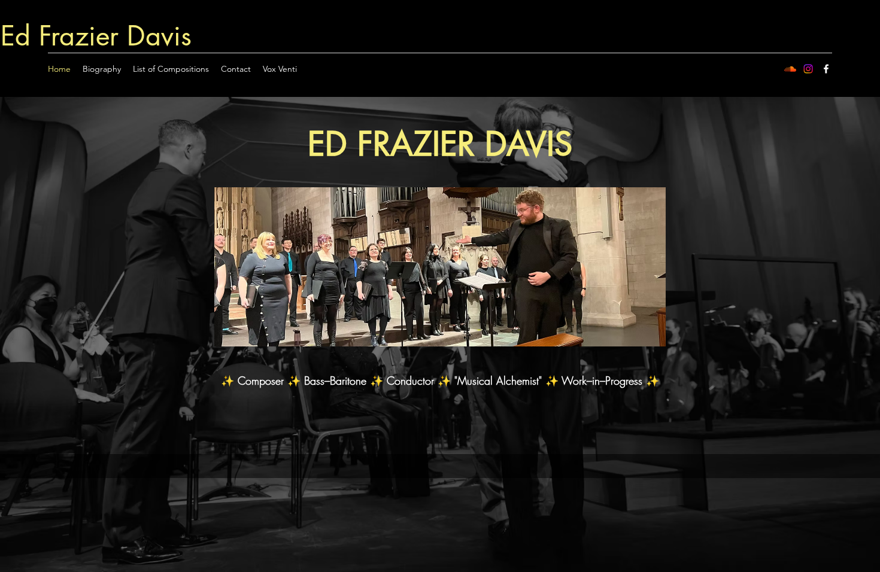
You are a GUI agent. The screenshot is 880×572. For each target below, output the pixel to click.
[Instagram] (808, 69)
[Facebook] (826, 69)
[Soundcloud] (790, 69)
